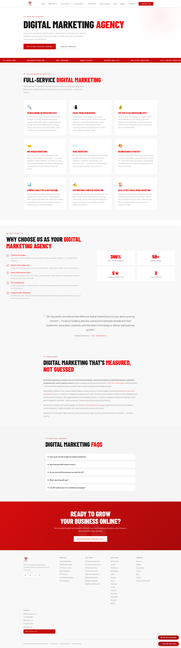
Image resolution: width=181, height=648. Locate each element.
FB (25, 575)
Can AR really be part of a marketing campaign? (67, 488)
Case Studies (105, 4)
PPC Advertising (64, 581)
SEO (109, 383)
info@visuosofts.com (29, 614)
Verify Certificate (65, 643)
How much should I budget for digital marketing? (68, 457)
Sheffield (113, 600)
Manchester (114, 568)
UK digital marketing (93, 405)
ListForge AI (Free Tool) (143, 581)
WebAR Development (66, 564)
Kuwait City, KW (28, 623)
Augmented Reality (65, 561)
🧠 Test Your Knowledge (168, 637)
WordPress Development (92, 584)
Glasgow (113, 577)
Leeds (112, 574)
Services (53, 4)
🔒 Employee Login (31, 631)
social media (119, 383)
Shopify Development (91, 581)
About (122, 4)
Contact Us (146, 4)
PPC (113, 383)
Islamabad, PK (27, 627)
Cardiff (113, 587)
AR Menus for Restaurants (93, 564)
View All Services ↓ (69, 46)
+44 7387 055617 (28, 617)
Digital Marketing (65, 571)
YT (39, 575)
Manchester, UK (28, 620)
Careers (132, 4)
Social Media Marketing (67, 577)
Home (43, 4)
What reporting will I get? (59, 480)
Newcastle (114, 594)
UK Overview (114, 561)
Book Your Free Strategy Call (90, 539)
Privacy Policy (54, 643)
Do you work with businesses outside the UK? (67, 472)
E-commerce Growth (91, 571)
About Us (139, 561)
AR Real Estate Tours (91, 568)
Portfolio (92, 4)
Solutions (66, 4)
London (113, 564)
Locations (80, 4)
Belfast (113, 603)
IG (30, 575)
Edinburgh (114, 584)
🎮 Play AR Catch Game (168, 644)
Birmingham (114, 571)
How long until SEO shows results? (63, 464)
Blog (115, 4)
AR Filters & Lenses (65, 568)
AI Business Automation (92, 574)
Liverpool (113, 590)
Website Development (91, 577)
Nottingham (114, 597)
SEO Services (64, 574)
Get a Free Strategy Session (39, 46)
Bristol (113, 581)
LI (34, 575)
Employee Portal (76, 643)
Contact (138, 577)
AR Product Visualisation (92, 561)
